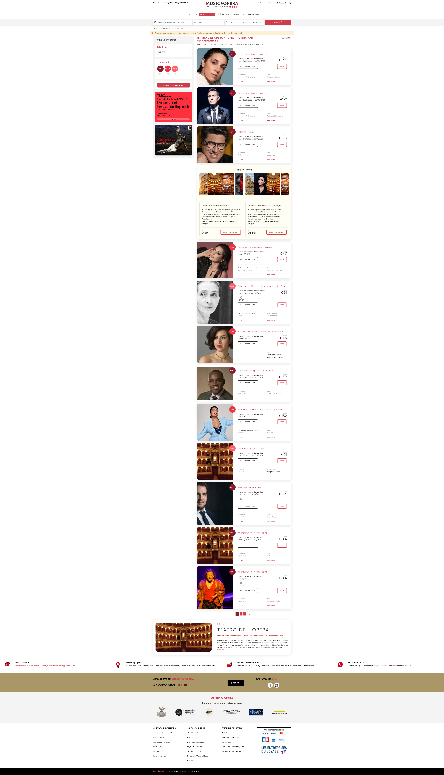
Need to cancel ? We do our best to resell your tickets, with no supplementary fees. (46, 666)
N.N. (268, 556)
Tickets (191, 14)
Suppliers (164, 28)
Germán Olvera (273, 119)
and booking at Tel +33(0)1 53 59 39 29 (173, 3)
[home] (222, 5)
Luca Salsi (271, 155)
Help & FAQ (408, 666)
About (155, 771)
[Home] (184, 14)
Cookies (190, 761)
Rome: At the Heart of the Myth (264, 205)
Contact (156, 3)
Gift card (156, 751)
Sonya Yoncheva (274, 520)
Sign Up (235, 682)
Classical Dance (159, 747)
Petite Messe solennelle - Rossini (255, 247)
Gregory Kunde (273, 601)
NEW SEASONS (253, 14)
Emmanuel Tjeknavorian (247, 77)
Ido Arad (241, 472)
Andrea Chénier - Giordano (252, 487)
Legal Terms (164, 771)
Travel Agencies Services (231, 751)
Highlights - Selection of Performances (167, 733)
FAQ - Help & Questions (196, 742)
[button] (261, 3)
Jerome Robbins (274, 322)
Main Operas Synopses (161, 742)
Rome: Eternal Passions (214, 205)
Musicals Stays (158, 737)
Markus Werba (273, 80)
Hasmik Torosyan (274, 270)
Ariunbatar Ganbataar (276, 562)
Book (282, 66)
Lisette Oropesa (274, 354)
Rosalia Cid (271, 397)
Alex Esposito (272, 400)
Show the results (173, 85)
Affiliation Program (229, 733)
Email (394, 666)
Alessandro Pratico (275, 357)
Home (155, 28)
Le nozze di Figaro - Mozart (252, 54)
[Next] (249, 613)
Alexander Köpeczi (275, 435)
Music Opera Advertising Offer (233, 747)
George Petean (273, 161)
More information (247, 66)
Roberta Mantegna (275, 116)
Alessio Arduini (273, 83)
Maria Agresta (273, 158)
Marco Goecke (273, 319)
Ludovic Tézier (273, 523)
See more (242, 81)
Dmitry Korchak (273, 276)
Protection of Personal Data (197, 756)
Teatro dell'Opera (245, 58)
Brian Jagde (272, 517)
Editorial (237, 14)
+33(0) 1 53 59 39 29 (380, 666)
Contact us (191, 737)
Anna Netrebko (273, 438)
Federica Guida (273, 77)
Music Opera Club (159, 756)
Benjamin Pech (273, 471)
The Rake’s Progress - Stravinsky (255, 370)
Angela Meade (273, 559)
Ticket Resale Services (230, 737)
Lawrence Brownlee (275, 393)
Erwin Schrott (272, 122)
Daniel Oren (242, 517)
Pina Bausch (272, 316)
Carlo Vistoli (272, 273)
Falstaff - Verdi (246, 131)
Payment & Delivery (194, 747)
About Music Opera (194, 733)
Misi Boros (271, 432)
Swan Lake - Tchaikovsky (251, 448)
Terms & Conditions (194, 751)
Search (277, 22)
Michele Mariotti (243, 155)
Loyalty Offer (226, 742)
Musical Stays (207, 14)
